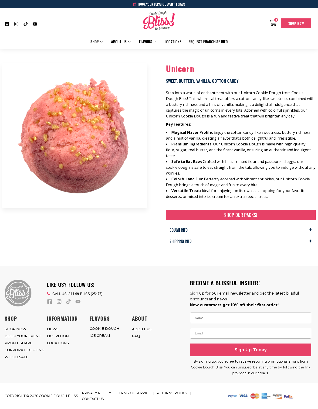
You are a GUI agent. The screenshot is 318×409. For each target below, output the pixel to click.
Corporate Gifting (24, 350)
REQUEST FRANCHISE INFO (208, 42)
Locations (173, 42)
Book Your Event (23, 336)
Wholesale (16, 357)
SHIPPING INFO (180, 241)
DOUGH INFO (178, 230)
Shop (94, 42)
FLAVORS (145, 42)
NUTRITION (58, 336)
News (52, 329)
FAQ (136, 336)
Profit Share (18, 343)
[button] (241, 230)
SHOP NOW (15, 329)
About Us (119, 42)
